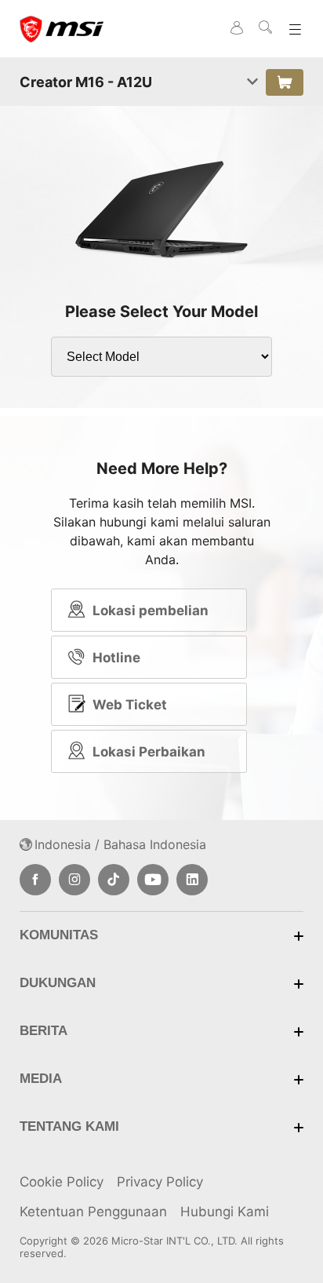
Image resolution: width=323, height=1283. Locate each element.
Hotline (116, 657)
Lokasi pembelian (151, 610)
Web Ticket (130, 705)
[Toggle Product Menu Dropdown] (252, 82)
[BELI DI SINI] (284, 82)
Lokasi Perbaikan (149, 752)
